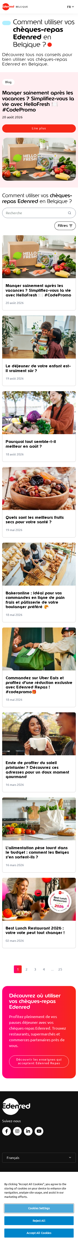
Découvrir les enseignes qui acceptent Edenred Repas (39, 1061)
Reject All (39, 1220)
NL (69, 12)
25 (60, 969)
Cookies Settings (39, 1208)
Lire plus (39, 128)
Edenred (8, 6)
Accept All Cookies (39, 1232)
